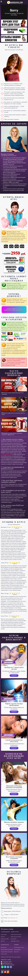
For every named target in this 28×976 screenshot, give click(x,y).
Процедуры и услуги (15, 941)
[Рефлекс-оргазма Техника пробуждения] (14, 697)
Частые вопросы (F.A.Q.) (19, 947)
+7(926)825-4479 (6, 962)
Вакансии (3, 941)
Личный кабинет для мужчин (7, 951)
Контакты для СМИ (5, 938)
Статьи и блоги (4, 954)
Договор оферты (17, 949)
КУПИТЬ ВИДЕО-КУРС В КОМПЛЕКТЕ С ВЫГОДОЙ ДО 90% (14, 309)
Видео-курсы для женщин (16, 934)
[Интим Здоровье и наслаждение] (14, 814)
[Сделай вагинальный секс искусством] (14, 733)
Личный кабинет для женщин (7, 949)
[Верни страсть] (14, 850)
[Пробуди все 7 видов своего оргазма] (14, 660)
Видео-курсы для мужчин (16, 936)
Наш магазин (3, 947)
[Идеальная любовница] (14, 779)
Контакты (3, 936)
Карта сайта (16, 951)
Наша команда (4, 934)
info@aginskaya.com (6, 454)
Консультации (13, 938)
